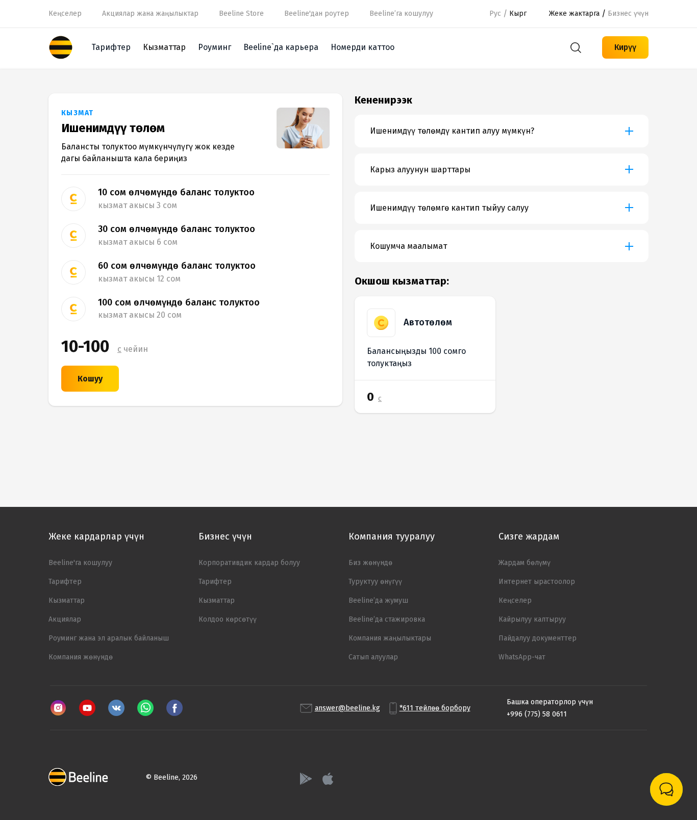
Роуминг (214, 47)
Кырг (518, 13)
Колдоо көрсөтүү (227, 619)
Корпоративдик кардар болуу (249, 562)
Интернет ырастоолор (537, 581)
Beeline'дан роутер (316, 13)
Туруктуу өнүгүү (375, 581)
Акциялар (64, 619)
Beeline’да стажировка (386, 619)
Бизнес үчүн (628, 13)
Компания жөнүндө (80, 657)
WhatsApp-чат (522, 657)
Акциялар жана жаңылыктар (150, 13)
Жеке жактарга (574, 13)
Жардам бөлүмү (525, 562)
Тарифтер (111, 47)
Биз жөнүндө (370, 562)
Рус (495, 13)
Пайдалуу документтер (538, 638)
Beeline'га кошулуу (80, 562)
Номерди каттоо (362, 47)
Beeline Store (241, 13)
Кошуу (90, 378)
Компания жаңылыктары (389, 638)
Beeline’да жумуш (378, 600)
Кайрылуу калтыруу (532, 619)
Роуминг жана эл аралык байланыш (108, 638)
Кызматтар (66, 600)
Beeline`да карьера (280, 47)
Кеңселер (65, 13)
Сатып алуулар (373, 657)
